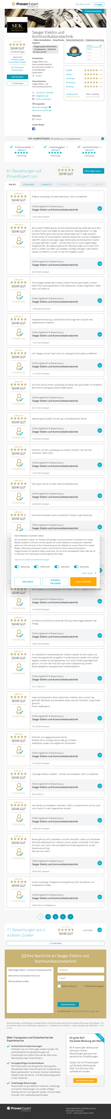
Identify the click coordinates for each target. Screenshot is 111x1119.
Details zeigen (87, 573)
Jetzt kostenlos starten (85, 1080)
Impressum (19, 559)
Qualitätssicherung (88, 1108)
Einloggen (99, 4)
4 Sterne (89, 49)
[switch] (36, 566)
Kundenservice (72, 94)
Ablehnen (27, 581)
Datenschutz (70, 1111)
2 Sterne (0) (81, 184)
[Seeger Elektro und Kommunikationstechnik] (17, 27)
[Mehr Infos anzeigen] (74, 51)
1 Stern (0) (98, 184)
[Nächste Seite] (70, 916)
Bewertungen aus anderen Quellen (17, 60)
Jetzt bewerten (17, 77)
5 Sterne (89, 45)
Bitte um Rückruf (69, 986)
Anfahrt (39, 75)
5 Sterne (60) (28, 184)
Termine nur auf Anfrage (42, 110)
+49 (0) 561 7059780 (44, 92)
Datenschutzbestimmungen (38, 559)
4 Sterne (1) (46, 184)
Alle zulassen (83, 581)
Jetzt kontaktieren (94, 11)
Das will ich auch (83, 4)
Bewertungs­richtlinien (73, 1108)
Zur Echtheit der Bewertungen (17, 68)
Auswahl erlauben (55, 581)
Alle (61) (12, 184)
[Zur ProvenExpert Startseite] (25, 5)
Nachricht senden (68, 1004)
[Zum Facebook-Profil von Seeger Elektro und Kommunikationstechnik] (34, 130)
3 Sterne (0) (63, 184)
